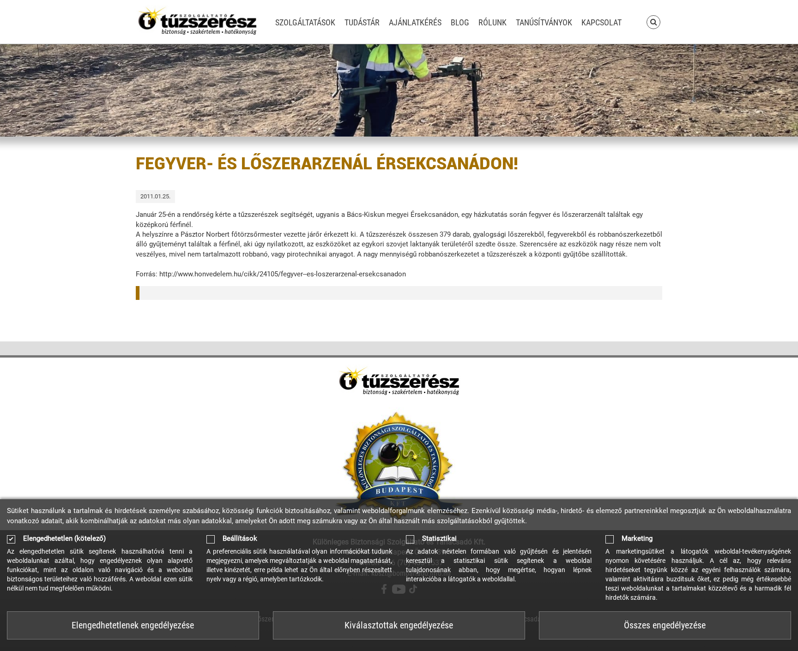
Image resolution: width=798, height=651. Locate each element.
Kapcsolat (601, 22)
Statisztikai (439, 538)
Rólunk (492, 22)
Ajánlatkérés (415, 22)
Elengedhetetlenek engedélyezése (133, 625)
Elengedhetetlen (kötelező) (64, 538)
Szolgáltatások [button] (305, 22)
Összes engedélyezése (665, 625)
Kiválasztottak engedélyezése (399, 625)
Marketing (637, 538)
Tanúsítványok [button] (544, 22)
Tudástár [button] (362, 22)
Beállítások (240, 538)
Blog (460, 22)
